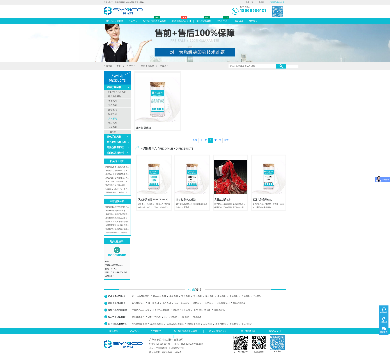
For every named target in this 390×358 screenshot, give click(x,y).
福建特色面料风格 (181, 310)
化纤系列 (166, 303)
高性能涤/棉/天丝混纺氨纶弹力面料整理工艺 (117, 232)
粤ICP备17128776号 (172, 352)
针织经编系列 (223, 303)
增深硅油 (197, 317)
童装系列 (112, 123)
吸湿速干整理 (193, 323)
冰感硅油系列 (138, 317)
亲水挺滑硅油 (143, 127)
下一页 (217, 140)
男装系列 (164, 66)
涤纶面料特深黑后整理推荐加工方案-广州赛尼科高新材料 (117, 214)
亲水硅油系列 (154, 317)
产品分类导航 (116, 21)
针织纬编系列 (239, 303)
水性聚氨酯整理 (139, 323)
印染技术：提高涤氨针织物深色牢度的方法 (117, 229)
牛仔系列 (209, 303)
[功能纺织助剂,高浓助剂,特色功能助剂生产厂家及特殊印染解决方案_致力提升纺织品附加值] (123, 10)
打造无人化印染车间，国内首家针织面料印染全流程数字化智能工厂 (117, 189)
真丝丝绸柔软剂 (222, 199)
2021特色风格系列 (117, 92)
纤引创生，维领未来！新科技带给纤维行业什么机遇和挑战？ (117, 170)
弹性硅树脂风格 (203, 21)
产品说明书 (156, 331)
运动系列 (112, 109)
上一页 (203, 140)
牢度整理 (234, 323)
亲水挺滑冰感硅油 (186, 199)
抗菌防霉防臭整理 (175, 323)
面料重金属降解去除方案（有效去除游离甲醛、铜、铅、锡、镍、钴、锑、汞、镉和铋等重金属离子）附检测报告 (117, 210)
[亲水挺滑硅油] (157, 99)
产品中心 (133, 21)
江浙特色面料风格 (160, 310)
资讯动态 (239, 21)
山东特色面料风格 (202, 310)
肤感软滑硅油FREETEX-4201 (154, 199)
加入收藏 (249, 2)
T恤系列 (112, 131)
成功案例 (253, 21)
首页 (119, 66)
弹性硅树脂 (219, 310)
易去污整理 (220, 323)
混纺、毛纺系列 (181, 303)
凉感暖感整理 (156, 323)
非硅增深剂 (247, 323)
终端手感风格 (147, 66)
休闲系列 (112, 100)
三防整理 (207, 323)
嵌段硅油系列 (170, 317)
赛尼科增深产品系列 (181, 21)
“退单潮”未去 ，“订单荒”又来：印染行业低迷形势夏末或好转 (117, 192)
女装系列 (112, 127)
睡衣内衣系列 (114, 96)
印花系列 (197, 303)
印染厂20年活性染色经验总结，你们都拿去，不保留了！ (117, 221)
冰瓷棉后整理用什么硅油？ (116, 218)
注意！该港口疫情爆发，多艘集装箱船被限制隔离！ (117, 181)
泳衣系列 (112, 105)
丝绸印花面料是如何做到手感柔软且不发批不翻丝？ (117, 225)
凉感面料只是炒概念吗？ (115, 185)
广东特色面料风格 (140, 310)
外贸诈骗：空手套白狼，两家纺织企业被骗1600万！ (117, 178)
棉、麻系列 (153, 303)
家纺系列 (112, 114)
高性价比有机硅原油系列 (154, 21)
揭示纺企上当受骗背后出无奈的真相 (117, 174)
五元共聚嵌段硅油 (262, 199)
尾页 (226, 140)
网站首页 (113, 331)
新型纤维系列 (138, 303)
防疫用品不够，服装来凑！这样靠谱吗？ (117, 167)
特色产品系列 (223, 21)
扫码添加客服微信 (276, 2)
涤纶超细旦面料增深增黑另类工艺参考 (117, 207)
